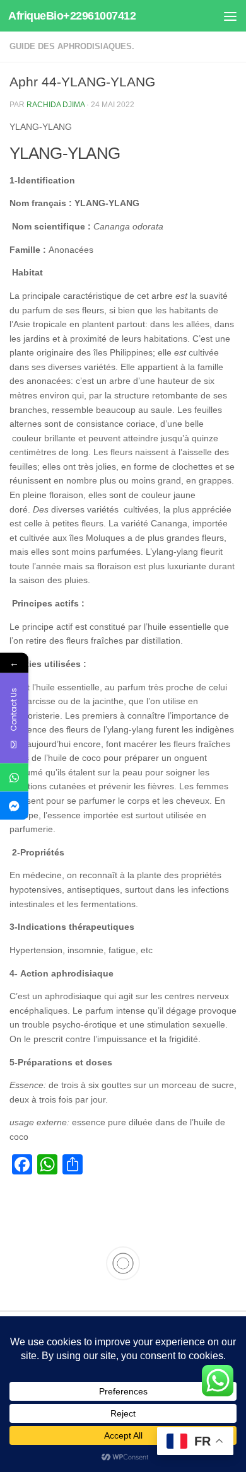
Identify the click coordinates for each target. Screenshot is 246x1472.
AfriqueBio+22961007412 (72, 15)
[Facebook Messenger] (14, 805)
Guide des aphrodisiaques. (71, 46)
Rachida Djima (55, 104)
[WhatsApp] (14, 777)
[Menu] (230, 16)
